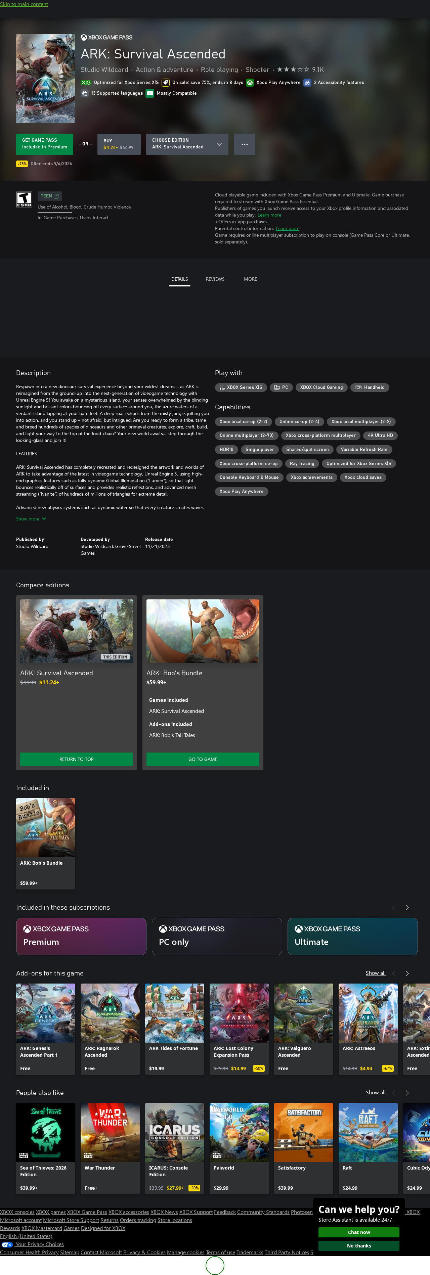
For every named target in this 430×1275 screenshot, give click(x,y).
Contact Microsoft (101, 1252)
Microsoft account (21, 1219)
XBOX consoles (17, 1211)
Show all (376, 972)
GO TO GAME (202, 759)
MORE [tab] (250, 279)
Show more (27, 518)
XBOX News (164, 1211)
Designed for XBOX (103, 1227)
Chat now (359, 1232)
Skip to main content (24, 3)
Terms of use (220, 1252)
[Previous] (393, 907)
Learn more (269, 215)
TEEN (46, 196)
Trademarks (249, 1252)
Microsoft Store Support (71, 1219)
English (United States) (26, 1235)
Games (71, 1227)
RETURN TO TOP (76, 759)
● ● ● (245, 144)
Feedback (225, 1211)
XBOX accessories (129, 1211)
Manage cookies (186, 1252)
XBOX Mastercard (42, 1227)
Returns (109, 1219)
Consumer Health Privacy (29, 1252)
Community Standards (263, 1211)
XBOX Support (196, 1211)
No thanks (359, 1245)
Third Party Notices (287, 1252)
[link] (45, 844)
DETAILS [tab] (179, 279)
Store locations (175, 1219)
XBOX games (51, 1211)
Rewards (10, 1227)
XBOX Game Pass (87, 1211)
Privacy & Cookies (144, 1252)
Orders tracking (138, 1219)
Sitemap (69, 1252)
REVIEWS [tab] (215, 279)
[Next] (407, 907)
